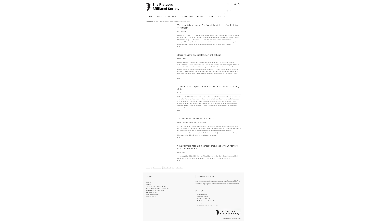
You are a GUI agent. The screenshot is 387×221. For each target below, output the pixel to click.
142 (177, 167)
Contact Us (149, 182)
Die (152, 194)
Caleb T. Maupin (182, 122)
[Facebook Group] (227, 4)
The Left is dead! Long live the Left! (205, 200)
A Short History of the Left (203, 198)
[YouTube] (235, 4)
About (148, 180)
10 (167, 167)
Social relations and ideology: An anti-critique (199, 55)
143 (181, 167)
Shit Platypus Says (152, 199)
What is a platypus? (202, 194)
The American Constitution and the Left (196, 118)
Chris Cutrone (181, 58)
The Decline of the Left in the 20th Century (207, 205)
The (152, 192)
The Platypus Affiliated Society (160, 21)
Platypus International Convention (157, 188)
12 (173, 167)
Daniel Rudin (181, 152)
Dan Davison (181, 93)
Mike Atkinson (181, 31)
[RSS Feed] (239, 4)
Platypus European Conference (156, 186)
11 (170, 167)
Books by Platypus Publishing (155, 190)
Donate (148, 184)
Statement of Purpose (202, 196)
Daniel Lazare (193, 122)
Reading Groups (151, 197)
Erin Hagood (202, 122)
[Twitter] (231, 4)
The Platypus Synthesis (203, 203)
